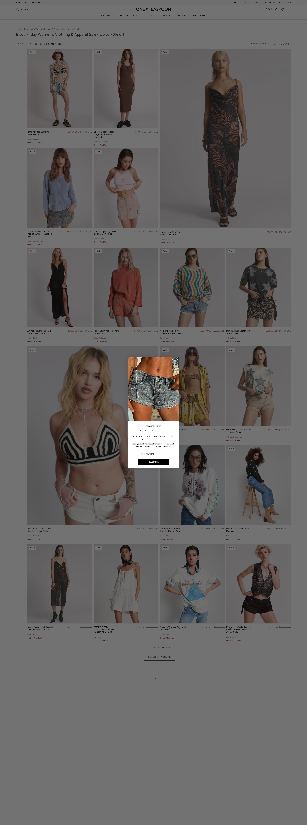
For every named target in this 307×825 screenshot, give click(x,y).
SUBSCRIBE (154, 462)
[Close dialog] (175, 361)
